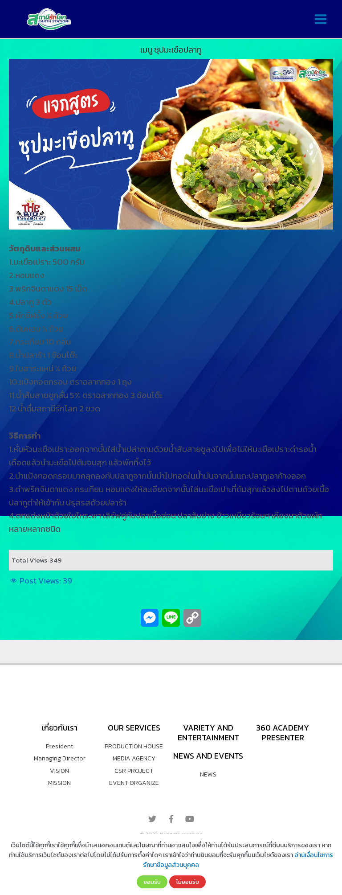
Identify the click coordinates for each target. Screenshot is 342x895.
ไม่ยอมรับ (187, 881)
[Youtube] (190, 819)
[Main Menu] (320, 19)
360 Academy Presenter (282, 732)
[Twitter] (152, 819)
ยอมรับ (152, 881)
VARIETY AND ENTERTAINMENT (208, 732)
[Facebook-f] (171, 819)
